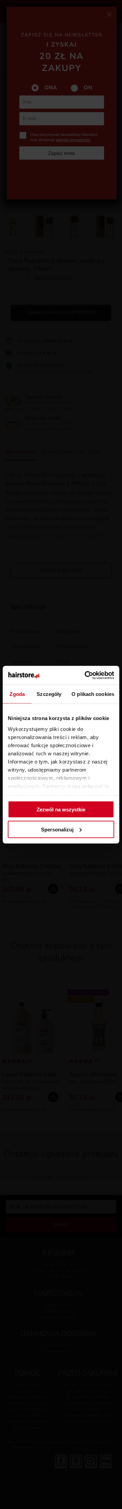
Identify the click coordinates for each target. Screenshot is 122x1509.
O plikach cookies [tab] (93, 694)
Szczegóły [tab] (49, 694)
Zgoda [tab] (17, 694)
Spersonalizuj (57, 829)
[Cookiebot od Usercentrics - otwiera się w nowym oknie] (86, 675)
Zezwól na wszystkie (61, 809)
